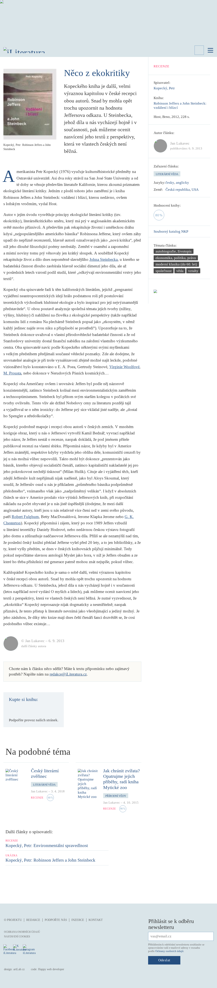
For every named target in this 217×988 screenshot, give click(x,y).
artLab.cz (19, 969)
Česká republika (178, 190)
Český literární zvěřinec (45, 773)
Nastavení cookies (17, 936)
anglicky (182, 183)
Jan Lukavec (39, 791)
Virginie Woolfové (124, 367)
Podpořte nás (56, 920)
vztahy (193, 271)
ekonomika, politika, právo (176, 258)
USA (195, 190)
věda (180, 271)
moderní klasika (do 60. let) (176, 264)
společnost (164, 271)
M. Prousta (12, 373)
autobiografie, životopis (174, 251)
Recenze (162, 66)
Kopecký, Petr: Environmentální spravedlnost (47, 845)
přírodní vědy (115, 795)
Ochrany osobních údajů (169, 951)
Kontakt (96, 920)
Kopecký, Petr (164, 88)
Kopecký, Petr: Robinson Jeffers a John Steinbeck (50, 860)
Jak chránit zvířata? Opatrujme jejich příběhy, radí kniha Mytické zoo (121, 779)
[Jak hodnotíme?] (183, 205)
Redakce (33, 920)
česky (170, 183)
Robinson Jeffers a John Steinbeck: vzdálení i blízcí (180, 105)
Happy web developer (51, 969)
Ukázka (12, 855)
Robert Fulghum (25, 516)
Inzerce (77, 920)
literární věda (167, 174)
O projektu (13, 920)
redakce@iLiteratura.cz (68, 674)
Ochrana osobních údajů (22, 931)
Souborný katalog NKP (171, 231)
